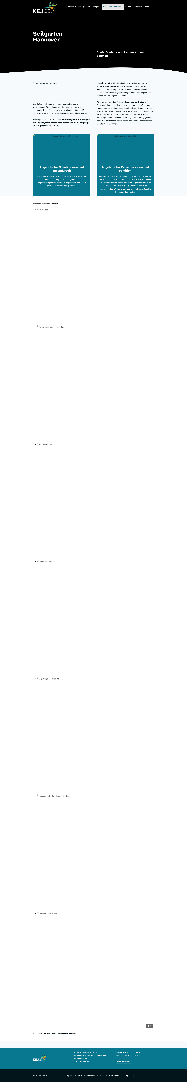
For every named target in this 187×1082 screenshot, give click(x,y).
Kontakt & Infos (142, 6)
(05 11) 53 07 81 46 (131, 1052)
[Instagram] (133, 1076)
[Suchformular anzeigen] (152, 6)
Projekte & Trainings (76, 6)
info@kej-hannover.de (131, 1055)
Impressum (71, 1075)
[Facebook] (127, 1076)
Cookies (100, 1075)
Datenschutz (89, 1075)
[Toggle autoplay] (149, 1026)
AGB (80, 1075)
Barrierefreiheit (113, 1075)
